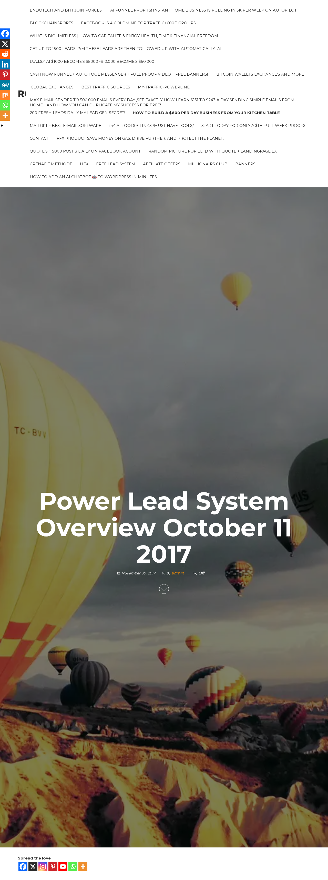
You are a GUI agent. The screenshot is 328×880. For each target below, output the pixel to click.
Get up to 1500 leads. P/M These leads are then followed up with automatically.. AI (125, 48)
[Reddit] (5, 54)
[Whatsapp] (72, 866)
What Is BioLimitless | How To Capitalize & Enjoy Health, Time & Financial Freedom (124, 35)
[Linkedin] (5, 64)
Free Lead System (115, 163)
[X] (32, 866)
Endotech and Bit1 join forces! (66, 10)
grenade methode (51, 163)
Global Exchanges (52, 87)
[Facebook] (22, 866)
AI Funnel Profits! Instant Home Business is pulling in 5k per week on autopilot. (204, 10)
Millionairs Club (208, 163)
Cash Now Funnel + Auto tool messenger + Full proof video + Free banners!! (119, 74)
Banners (245, 163)
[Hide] (2, 126)
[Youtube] (62, 866)
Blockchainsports (51, 23)
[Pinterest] (52, 866)
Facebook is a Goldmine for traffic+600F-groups (138, 23)
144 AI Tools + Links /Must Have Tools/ (151, 125)
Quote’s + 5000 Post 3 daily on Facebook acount (85, 151)
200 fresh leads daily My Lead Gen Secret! (77, 112)
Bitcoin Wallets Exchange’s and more (260, 74)
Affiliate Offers (161, 163)
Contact (39, 138)
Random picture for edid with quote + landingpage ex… (214, 151)
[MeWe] (5, 85)
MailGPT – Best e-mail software (65, 125)
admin (178, 573)
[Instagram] (42, 866)
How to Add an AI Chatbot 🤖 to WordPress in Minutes (93, 176)
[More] (82, 866)
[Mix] (5, 95)
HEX (84, 163)
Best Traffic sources (105, 87)
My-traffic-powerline (164, 87)
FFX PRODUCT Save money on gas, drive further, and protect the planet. (140, 138)
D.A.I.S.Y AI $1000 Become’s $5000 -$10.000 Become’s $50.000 (92, 61)
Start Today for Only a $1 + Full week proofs (253, 125)
